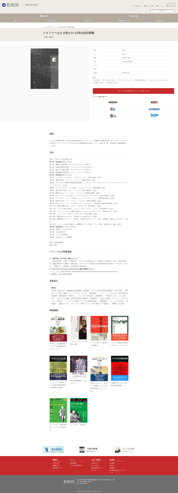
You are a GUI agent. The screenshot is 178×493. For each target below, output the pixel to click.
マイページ (161, 6)
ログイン (93, 470)
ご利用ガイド (138, 6)
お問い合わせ (172, 6)
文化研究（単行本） (113, 82)
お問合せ (112, 465)
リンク (111, 472)
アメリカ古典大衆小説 (76, 465)
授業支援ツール (125, 20)
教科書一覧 (56, 465)
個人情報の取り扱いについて (117, 470)
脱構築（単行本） (99, 82)
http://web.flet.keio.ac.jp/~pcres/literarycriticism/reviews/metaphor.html (94, 271)
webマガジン (54, 20)
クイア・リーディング (126, 80)
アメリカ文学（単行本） (110, 80)
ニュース (18, 20)
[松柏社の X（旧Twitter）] (89, 488)
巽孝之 (51, 37)
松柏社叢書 (73, 463)
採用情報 (112, 468)
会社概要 (112, 463)
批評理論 (97, 80)
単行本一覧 (56, 463)
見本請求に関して (96, 468)
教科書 (135, 16)
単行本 (45, 16)
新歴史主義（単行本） (141, 80)
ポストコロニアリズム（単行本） (159, 80)
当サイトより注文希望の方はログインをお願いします (133, 91)
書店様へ (161, 20)
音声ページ (90, 20)
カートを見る (150, 6)
